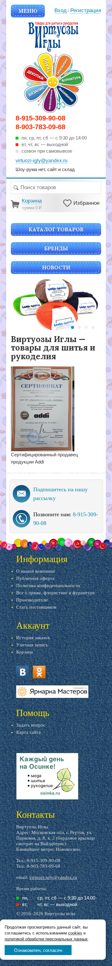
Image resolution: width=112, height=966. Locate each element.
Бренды (56, 248)
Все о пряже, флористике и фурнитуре (55, 592)
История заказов (33, 637)
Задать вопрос (30, 725)
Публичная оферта (35, 578)
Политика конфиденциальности (48, 585)
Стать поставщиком (36, 607)
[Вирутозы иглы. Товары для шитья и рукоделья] (53, 67)
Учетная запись (32, 644)
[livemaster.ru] (52, 691)
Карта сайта (28, 732)
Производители (32, 599)
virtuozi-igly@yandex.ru (53, 877)
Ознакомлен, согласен (38, 950)
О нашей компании (35, 571)
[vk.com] (22, 672)
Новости (56, 267)
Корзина (24, 652)
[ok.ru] (39, 672)
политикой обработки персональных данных (46, 939)
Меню (27, 10)
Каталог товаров (56, 229)
